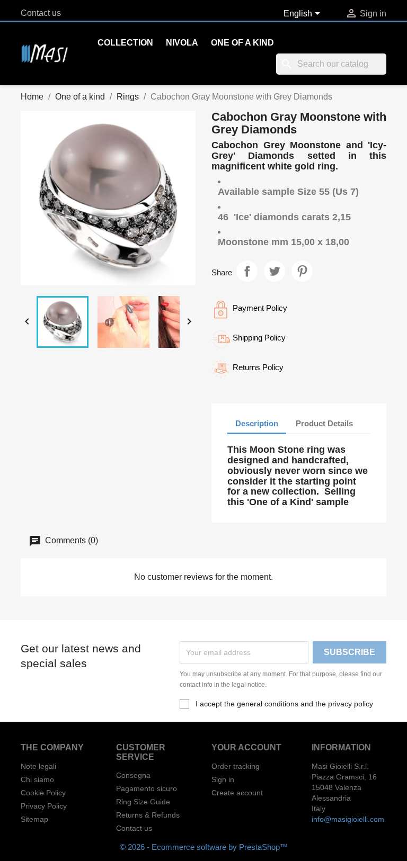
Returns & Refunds (148, 815)
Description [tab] (256, 423)
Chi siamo (37, 779)
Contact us (41, 12)
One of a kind (242, 42)
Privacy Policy (44, 806)
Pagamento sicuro (146, 788)
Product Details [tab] (324, 423)
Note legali (38, 766)
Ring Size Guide (143, 801)
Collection (125, 42)
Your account (246, 747)
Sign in (222, 779)
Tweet (274, 271)
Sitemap (34, 819)
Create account (237, 792)
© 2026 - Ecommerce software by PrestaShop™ (204, 846)
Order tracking (235, 766)
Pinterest (302, 271)
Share (247, 271)
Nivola (182, 42)
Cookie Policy (43, 792)
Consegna (133, 775)
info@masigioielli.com (348, 819)
